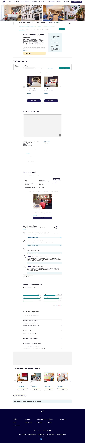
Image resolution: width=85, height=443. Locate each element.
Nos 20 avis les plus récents (28, 276)
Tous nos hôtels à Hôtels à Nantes (20, 395)
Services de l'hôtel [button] (29, 172)
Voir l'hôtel (22, 389)
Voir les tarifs (62, 29)
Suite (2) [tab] (45, 72)
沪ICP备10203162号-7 (45, 436)
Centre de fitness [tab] (45, 191)
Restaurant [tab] (29, 191)
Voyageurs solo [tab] (54, 291)
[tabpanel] (42, 89)
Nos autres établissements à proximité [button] (26, 368)
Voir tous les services (56, 179)
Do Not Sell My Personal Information (61, 434)
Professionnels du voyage (28, 422)
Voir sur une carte (21, 386)
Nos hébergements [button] (20, 61)
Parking (54, 182)
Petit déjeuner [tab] (38, 191)
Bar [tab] (33, 191)
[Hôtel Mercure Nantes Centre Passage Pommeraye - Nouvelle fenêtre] (36, 377)
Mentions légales (51, 434)
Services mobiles (50, 419)
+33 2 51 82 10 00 (46, 141)
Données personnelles (41, 434)
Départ (27, 66)
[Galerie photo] (42, 13)
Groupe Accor (15, 419)
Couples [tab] (35, 291)
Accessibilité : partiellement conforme (42, 419)
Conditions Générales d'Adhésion (31, 434)
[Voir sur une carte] (42, 125)
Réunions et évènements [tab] (54, 191)
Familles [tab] (48, 291)
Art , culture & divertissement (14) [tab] (43, 148)
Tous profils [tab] (30, 291)
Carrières (15, 422)
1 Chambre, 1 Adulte (38, 68)
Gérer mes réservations (63, 419)
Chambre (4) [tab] (40, 72)
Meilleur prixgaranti (69, 23)
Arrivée (17, 66)
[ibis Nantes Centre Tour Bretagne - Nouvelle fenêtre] (62, 377)
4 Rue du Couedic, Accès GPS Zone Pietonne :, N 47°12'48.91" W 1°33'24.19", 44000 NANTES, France (35, 26)
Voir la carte (53, 26)
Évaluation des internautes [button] (32, 284)
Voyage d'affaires (27, 419)
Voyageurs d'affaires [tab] (42, 291)
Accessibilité (54, 184)
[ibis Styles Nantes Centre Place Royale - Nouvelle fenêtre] (22, 377)
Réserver (42, 217)
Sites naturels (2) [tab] (53, 148)
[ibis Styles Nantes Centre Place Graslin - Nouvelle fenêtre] (49, 377)
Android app (50, 422)
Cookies (47, 434)
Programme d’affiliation (17, 425)
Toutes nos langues (39, 422)
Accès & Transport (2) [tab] (32, 148)
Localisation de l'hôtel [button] (31, 111)
